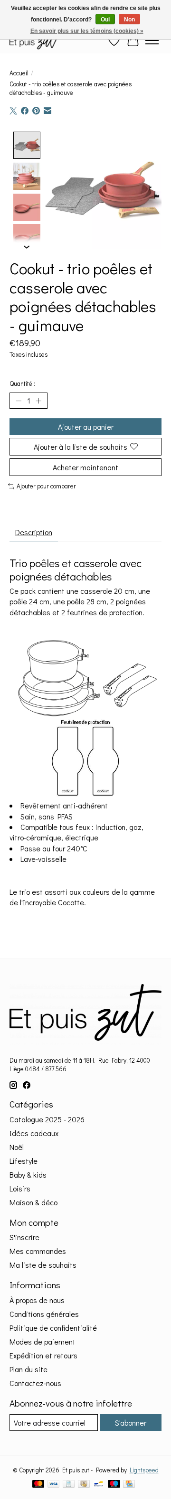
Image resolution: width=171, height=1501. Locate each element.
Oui (105, 19)
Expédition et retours (43, 1355)
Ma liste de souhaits (43, 1265)
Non (129, 19)
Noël (17, 1147)
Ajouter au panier (86, 427)
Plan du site (29, 1369)
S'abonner (130, 1423)
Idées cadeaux (34, 1133)
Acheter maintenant (85, 467)
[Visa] (54, 1485)
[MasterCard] (38, 1485)
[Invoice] (69, 1485)
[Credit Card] (129, 1485)
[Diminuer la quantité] (18, 400)
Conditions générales (44, 1314)
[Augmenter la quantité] (38, 400)
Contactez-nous (35, 1383)
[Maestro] (114, 1485)
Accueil (19, 73)
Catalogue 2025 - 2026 (47, 1119)
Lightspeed (144, 1470)
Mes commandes (38, 1251)
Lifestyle (24, 1161)
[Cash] (84, 1485)
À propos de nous (37, 1300)
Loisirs (20, 1188)
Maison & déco (33, 1202)
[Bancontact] (98, 1485)
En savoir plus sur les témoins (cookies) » (86, 31)
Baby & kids (28, 1175)
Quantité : (22, 383)
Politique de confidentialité (53, 1328)
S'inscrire (24, 1237)
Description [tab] (33, 532)
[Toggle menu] (152, 40)
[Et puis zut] (34, 40)
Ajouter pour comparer (46, 486)
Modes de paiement (43, 1341)
